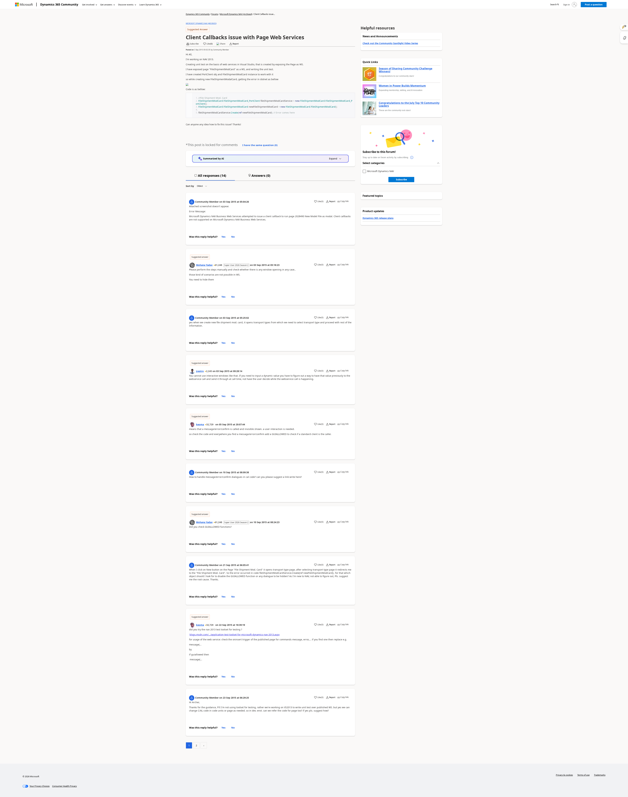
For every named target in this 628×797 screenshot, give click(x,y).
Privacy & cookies (564, 774)
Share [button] (222, 44)
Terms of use (583, 774)
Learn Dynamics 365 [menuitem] (149, 4)
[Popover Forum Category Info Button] (412, 157)
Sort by (190, 186)
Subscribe (401, 179)
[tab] (210, 177)
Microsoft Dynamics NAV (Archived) (236, 14)
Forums (214, 14)
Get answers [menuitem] (106, 4)
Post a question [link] (593, 4)
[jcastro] (192, 371)
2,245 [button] (209, 371)
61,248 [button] (218, 265)
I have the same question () (260, 145)
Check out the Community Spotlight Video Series (390, 43)
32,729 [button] (209, 424)
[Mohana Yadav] (192, 265)
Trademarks (599, 774)
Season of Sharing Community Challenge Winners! (405, 70)
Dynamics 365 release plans (378, 218)
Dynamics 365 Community (59, 4)
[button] (554, 4)
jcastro (200, 371)
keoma (200, 424)
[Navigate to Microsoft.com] (24, 4)
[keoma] (192, 424)
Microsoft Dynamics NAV (380, 171)
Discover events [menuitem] (125, 4)
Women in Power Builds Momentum (402, 85)
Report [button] (236, 44)
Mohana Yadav (204, 265)
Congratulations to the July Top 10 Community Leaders (409, 104)
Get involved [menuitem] (88, 4)
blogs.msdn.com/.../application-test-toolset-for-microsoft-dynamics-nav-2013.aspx (234, 634)
